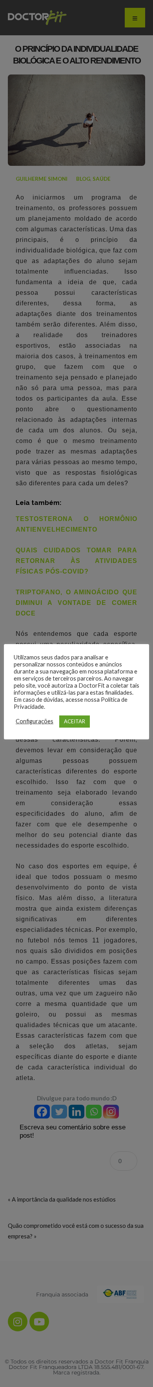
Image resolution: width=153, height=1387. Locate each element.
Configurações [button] (34, 721)
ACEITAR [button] (74, 721)
